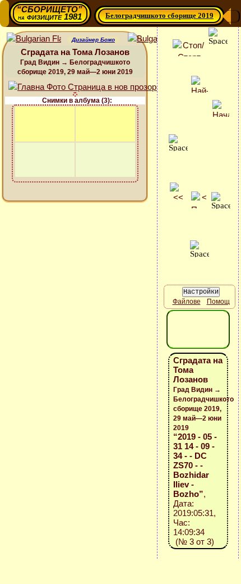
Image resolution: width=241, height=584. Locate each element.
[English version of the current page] (34, 39)
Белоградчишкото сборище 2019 (159, 15)
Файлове (187, 301)
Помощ (218, 301)
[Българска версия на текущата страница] (155, 39)
